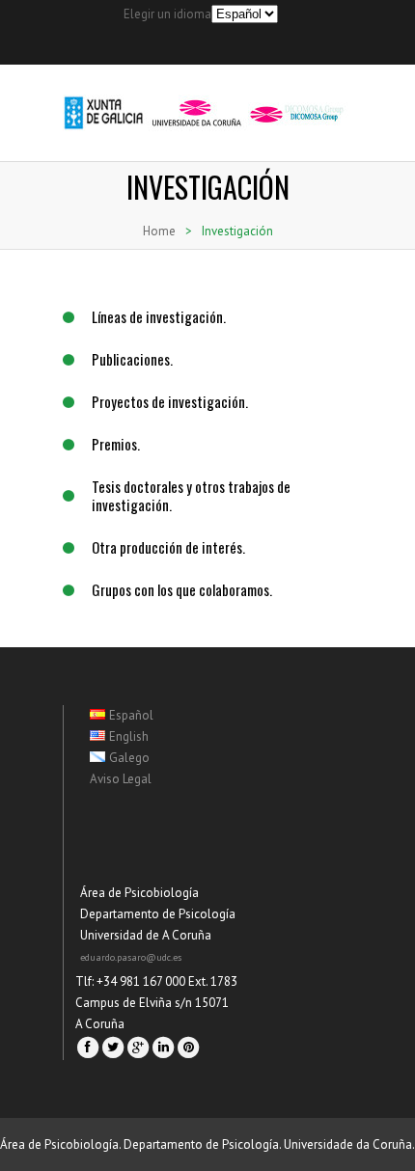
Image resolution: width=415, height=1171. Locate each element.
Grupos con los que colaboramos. (182, 589)
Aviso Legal (121, 779)
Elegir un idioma (167, 14)
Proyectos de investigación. (170, 401)
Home (159, 231)
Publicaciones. (132, 358)
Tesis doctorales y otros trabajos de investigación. (191, 495)
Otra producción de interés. (168, 547)
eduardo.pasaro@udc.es (130, 957)
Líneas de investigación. (159, 316)
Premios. (116, 443)
